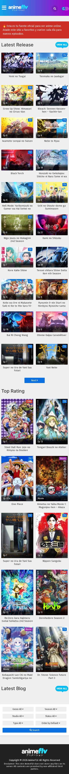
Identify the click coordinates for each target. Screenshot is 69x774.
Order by (50, 723)
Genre (17, 709)
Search (35, 730)
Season (50, 709)
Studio (17, 716)
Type (17, 723)
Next (34, 380)
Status (50, 716)
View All (61, 44)
